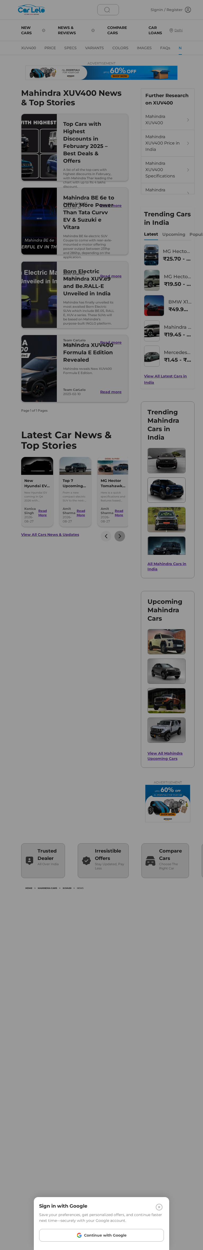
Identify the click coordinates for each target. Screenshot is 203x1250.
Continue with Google (105, 1235)
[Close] (159, 1207)
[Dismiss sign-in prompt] (101, 625)
